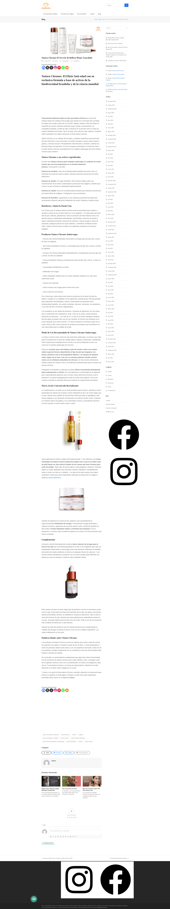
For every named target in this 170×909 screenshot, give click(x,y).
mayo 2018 (111, 320)
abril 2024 (110, 124)
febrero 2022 (111, 214)
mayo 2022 (111, 207)
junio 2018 (110, 316)
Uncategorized (65, 61)
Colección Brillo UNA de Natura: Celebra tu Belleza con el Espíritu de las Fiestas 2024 (116, 55)
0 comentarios (76, 61)
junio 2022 (110, 203)
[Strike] (58, 837)
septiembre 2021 (112, 233)
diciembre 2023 (112, 135)
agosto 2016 (111, 354)
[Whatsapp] (63, 67)
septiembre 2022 (112, 192)
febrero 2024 (111, 131)
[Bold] (50, 837)
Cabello (110, 371)
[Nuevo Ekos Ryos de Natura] (71, 781)
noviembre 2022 (112, 184)
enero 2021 (111, 259)
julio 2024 (110, 116)
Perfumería (111, 383)
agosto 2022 (111, 195)
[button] (46, 752)
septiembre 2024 (112, 109)
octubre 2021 (111, 229)
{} (72, 836)
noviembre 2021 (112, 226)
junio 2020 (110, 286)
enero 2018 (111, 335)
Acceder (108, 400)
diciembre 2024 (112, 101)
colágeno (81, 734)
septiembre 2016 (112, 350)
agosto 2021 (111, 237)
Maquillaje (110, 379)
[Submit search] (126, 28)
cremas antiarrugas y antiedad (50, 738)
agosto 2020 (111, 278)
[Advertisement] (71, 100)
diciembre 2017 (112, 339)
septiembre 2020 (112, 275)
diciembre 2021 (112, 222)
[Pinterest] (59, 67)
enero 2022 (111, 218)
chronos (74, 734)
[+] (75, 836)
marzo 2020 (111, 297)
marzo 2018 (111, 327)
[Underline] (55, 837)
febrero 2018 (111, 331)
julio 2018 (110, 312)
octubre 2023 (111, 143)
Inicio (96, 19)
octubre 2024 (111, 105)
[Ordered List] (60, 837)
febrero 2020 (111, 301)
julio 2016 (110, 358)
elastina (81, 741)
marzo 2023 (111, 169)
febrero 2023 (111, 173)
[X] (47, 67)
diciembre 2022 (112, 180)
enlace (71, 677)
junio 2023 (110, 158)
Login (44, 825)
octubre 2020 (111, 271)
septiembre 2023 (112, 146)
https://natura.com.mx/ (102, 907)
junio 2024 (110, 120)
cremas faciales (64, 738)
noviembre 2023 (112, 139)
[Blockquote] (65, 837)
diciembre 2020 (112, 263)
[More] (67, 67)
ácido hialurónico (55, 477)
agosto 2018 (111, 308)
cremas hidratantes (71, 741)
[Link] (70, 837)
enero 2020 (111, 305)
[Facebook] (43, 67)
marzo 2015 (111, 361)
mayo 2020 (111, 290)
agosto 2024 (111, 112)
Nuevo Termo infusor (118, 70)
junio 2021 (110, 241)
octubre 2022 (111, 188)
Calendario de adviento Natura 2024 (117, 60)
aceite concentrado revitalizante (51, 734)
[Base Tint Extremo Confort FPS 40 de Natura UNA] (92, 781)
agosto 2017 (111, 346)
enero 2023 (111, 176)
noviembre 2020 (112, 267)
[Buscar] (126, 5)
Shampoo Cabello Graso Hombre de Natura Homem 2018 (57, 858)
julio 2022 (110, 199)
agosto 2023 (111, 150)
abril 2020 (110, 293)
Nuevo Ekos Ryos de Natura (69, 788)
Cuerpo (109, 375)
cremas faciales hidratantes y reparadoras (53, 741)
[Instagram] (55, 67)
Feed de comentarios (111, 408)
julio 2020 (110, 282)
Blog (100, 19)
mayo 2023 (111, 161)
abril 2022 (110, 210)
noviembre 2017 (112, 342)
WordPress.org (109, 411)
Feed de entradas (110, 404)
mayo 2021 (111, 244)
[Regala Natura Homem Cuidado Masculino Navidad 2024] (51, 781)
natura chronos (89, 741)
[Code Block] (68, 837)
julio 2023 (110, 154)
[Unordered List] (63, 837)
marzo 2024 (111, 127)
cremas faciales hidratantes (78, 738)
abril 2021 (110, 248)
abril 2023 (110, 165)
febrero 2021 (111, 256)
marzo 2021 (111, 252)
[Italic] (53, 837)
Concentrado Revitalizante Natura (118, 858)
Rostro (109, 386)
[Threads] (51, 67)
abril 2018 (110, 324)
